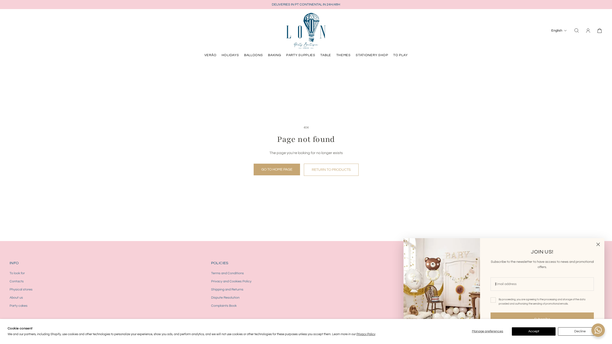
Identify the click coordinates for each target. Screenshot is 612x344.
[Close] (598, 244)
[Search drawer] (576, 30)
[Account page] (588, 30)
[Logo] (306, 30)
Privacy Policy (365, 334)
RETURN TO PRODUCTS (331, 170)
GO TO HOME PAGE (276, 169)
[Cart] (599, 30)
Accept (533, 331)
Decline (580, 331)
